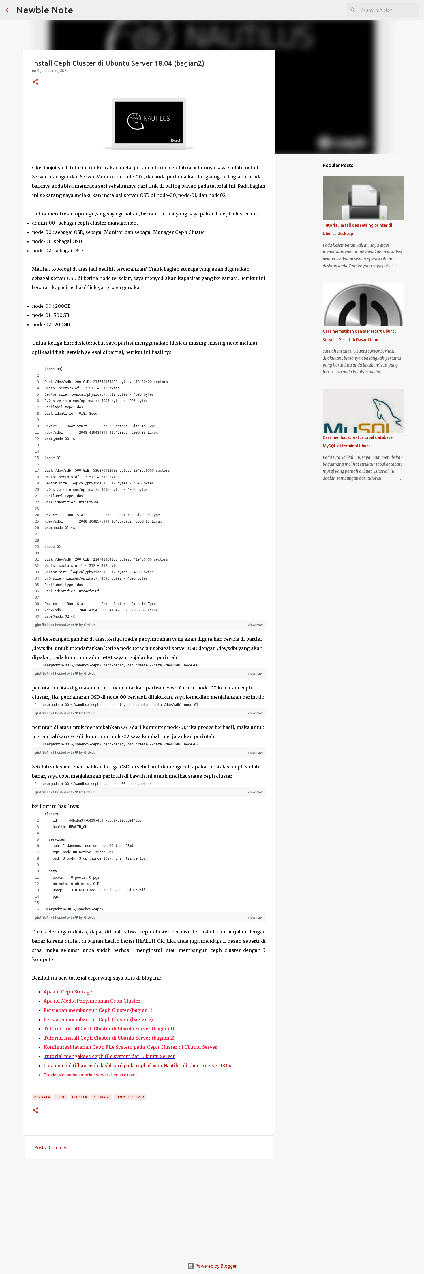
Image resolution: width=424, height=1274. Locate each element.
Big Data (42, 1097)
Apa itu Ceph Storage (68, 992)
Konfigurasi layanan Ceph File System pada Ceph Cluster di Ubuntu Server (130, 1047)
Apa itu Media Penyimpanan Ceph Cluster (92, 1001)
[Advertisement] (149, 1208)
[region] (149, 493)
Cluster (79, 1097)
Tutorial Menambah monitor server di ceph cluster (90, 1074)
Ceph (61, 1097)
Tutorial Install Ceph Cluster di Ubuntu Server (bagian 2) (109, 1038)
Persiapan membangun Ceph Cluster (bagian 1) (98, 1010)
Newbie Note (44, 10)
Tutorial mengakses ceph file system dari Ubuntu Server (109, 1056)
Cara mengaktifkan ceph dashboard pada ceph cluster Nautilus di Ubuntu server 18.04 (137, 1065)
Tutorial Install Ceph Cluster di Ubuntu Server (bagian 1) (109, 1028)
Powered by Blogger (215, 1266)
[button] (35, 82)
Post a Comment (51, 1147)
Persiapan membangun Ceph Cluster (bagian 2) (98, 1019)
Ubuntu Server (130, 1097)
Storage (102, 1097)
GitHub (90, 625)
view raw (255, 625)
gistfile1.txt (45, 625)
